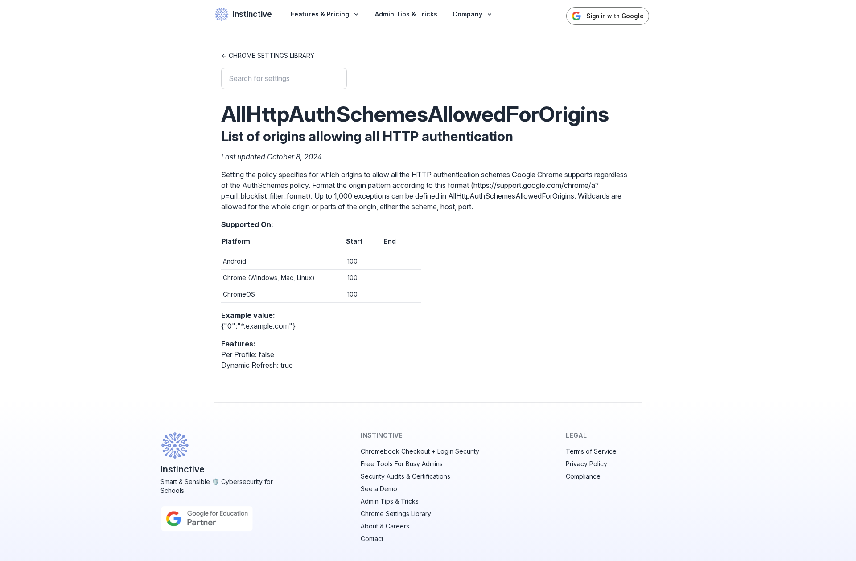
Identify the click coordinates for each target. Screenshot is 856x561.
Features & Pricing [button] (320, 14)
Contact (372, 538)
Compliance (583, 476)
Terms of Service (591, 451)
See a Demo (379, 488)
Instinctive (252, 14)
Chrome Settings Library (396, 513)
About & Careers (385, 526)
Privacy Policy (586, 463)
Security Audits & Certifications (405, 476)
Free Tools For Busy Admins (402, 463)
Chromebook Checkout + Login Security (420, 451)
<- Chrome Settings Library (267, 55)
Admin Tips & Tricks (406, 14)
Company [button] (467, 14)
